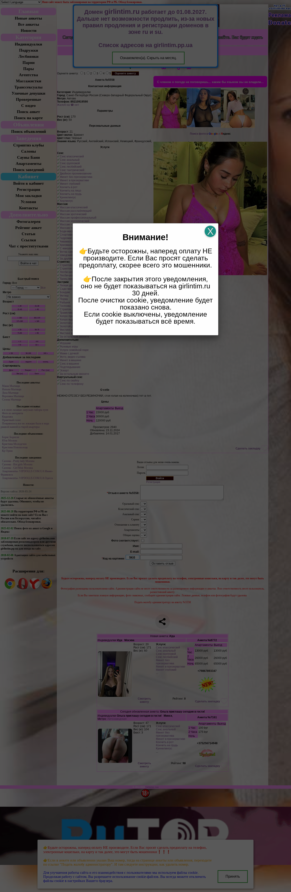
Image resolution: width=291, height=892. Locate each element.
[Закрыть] (210, 231)
